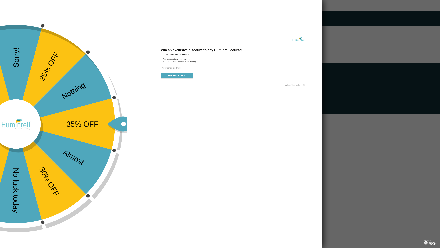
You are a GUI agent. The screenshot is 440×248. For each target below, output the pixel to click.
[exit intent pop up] (430, 242)
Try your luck (177, 75)
